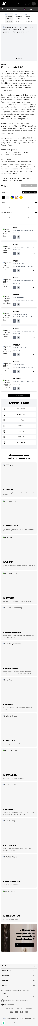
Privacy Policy (18, 1008)
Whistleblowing (28, 1008)
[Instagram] (26, 1012)
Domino (8, 9)
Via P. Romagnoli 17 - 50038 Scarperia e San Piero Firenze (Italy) (17, 996)
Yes (9, 207)
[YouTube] (16, 1012)
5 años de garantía (9, 1004)
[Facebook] (21, 1012)
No (28, 207)
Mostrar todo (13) (19, 395)
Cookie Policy (9, 1008)
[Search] (25, 3)
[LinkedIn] (11, 1012)
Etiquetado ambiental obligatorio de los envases (16, 1000)
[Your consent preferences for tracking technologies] (3, 1023)
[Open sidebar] (34, 4)
